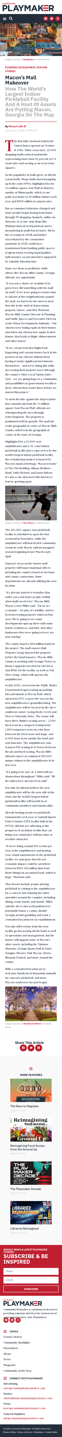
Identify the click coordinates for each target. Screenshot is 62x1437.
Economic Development (20, 67)
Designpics (28, 59)
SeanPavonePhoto (32, 1023)
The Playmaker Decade (25, 1189)
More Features (31, 1075)
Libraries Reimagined (24, 1228)
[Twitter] (51, 18)
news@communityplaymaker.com (24, 1408)
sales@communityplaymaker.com (24, 1388)
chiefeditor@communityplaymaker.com (27, 1398)
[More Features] (31, 1069)
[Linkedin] (12, 1320)
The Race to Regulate (24, 1106)
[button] (4, 18)
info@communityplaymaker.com (23, 1418)
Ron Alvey (28, 523)
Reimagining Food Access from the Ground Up (27, 1147)
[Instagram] (57, 18)
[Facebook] (45, 18)
